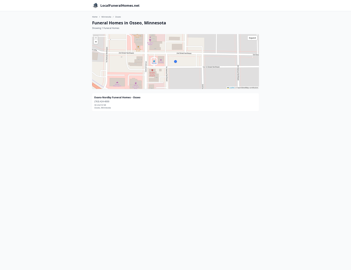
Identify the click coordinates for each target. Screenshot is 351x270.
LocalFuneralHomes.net (119, 5)
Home (94, 16)
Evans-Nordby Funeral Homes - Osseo (117, 97)
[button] (175, 61)
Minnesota (106, 16)
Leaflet (231, 87)
